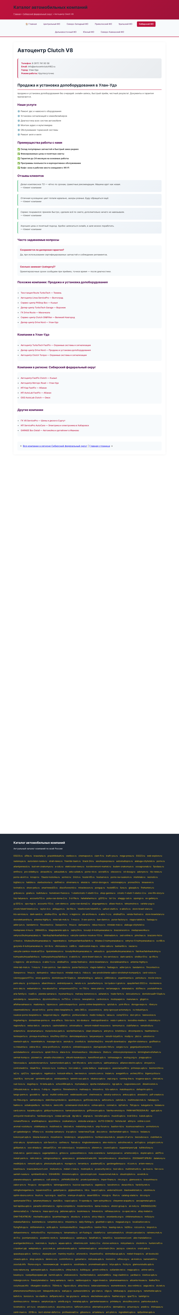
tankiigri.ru (144, 1296)
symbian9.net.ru (39, 1174)
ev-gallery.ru (151, 898)
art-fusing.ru (85, 1232)
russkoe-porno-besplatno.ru (27, 1015)
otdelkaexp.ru (41, 1126)
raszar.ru (133, 946)
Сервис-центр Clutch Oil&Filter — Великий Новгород (48, 317)
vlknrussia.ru (61, 946)
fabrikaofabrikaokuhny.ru (148, 951)
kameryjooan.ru (114, 1153)
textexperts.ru (20, 1036)
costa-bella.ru (89, 1068)
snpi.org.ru (112, 1078)
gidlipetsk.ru (19, 1147)
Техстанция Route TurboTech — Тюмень (41, 292)
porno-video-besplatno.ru (60, 1009)
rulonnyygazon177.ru (23, 978)
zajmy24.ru (76, 930)
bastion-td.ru (117, 1126)
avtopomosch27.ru (68, 988)
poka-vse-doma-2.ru (57, 898)
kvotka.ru (62, 1068)
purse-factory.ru (120, 919)
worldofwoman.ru (75, 1031)
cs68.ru (73, 946)
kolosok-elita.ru (65, 1073)
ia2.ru (16, 1073)
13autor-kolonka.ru (50, 877)
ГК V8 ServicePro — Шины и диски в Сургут (43, 420)
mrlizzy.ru (149, 1216)
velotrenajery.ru (118, 882)
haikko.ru (18, 1105)
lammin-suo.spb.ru (79, 1078)
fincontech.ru (46, 924)
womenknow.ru (118, 1285)
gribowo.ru (18, 893)
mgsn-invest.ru (100, 1280)
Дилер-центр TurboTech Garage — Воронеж (43, 307)
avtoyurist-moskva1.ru (24, 1116)
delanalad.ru (128, 988)
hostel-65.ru (88, 877)
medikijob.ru (19, 1163)
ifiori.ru (116, 1195)
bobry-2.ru (95, 1243)
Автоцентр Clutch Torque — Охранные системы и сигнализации (54, 355)
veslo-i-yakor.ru (118, 1020)
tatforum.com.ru (82, 1306)
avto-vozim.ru (95, 1062)
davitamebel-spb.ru (119, 1131)
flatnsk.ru (75, 1142)
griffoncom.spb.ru (96, 1110)
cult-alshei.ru (52, 1179)
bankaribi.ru (121, 946)
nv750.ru (66, 999)
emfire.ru (17, 871)
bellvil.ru (17, 1296)
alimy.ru (131, 1121)
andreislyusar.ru (65, 983)
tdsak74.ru (35, 1068)
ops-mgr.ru (30, 903)
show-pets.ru (33, 887)
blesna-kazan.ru (41, 1137)
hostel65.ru (112, 887)
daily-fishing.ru (86, 1222)
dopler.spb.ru (146, 1153)
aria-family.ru (19, 993)
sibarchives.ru (48, 983)
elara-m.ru (65, 1052)
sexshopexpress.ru (105, 861)
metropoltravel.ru (99, 1020)
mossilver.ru (56, 1137)
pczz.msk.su (49, 1248)
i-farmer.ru (36, 1211)
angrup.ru (88, 1116)
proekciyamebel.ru (90, 1179)
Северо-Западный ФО (77, 24)
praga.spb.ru (145, 1057)
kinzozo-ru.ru (48, 1068)
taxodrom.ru (113, 1184)
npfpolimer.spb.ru (146, 1312)
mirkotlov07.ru (38, 1232)
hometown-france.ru (59, 893)
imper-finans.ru (108, 1179)
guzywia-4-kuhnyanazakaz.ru (28, 946)
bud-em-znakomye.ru (42, 866)
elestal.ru (85, 882)
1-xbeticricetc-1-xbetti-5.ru (84, 893)
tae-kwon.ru (81, 1073)
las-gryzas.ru (72, 1296)
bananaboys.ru (67, 1237)
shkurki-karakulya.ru (76, 1057)
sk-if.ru (16, 1237)
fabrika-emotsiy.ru (116, 1110)
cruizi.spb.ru (144, 1248)
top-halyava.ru (20, 898)
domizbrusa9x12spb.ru (153, 993)
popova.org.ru (135, 1291)
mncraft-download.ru (115, 1041)
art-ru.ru (31, 1306)
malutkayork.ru (127, 1089)
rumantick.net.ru (55, 1222)
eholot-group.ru (119, 1206)
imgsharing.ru (20, 1020)
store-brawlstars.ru (154, 914)
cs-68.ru (160, 940)
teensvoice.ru (149, 1015)
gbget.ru (144, 999)
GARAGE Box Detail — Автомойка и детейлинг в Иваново (50, 430)
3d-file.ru (71, 909)
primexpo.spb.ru (139, 1068)
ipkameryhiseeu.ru (42, 1200)
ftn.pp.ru (32, 1184)
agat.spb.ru (156, 1110)
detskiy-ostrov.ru (112, 1094)
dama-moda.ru (102, 1206)
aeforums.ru (108, 1100)
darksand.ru (84, 924)
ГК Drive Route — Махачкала (35, 312)
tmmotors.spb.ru (70, 1174)
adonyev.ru (142, 871)
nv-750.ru (84, 988)
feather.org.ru (118, 1296)
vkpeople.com (49, 1253)
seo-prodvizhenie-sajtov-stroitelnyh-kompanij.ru (117, 972)
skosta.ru (75, 1216)
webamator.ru (34, 988)
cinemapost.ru (85, 855)
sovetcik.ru (142, 1174)
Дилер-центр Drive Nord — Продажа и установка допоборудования (56, 350)
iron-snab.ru (75, 1068)
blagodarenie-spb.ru (59, 930)
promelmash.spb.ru (98, 1264)
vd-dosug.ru (129, 871)
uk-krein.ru (136, 1259)
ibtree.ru (35, 1301)
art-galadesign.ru (22, 1131)
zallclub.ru (121, 1100)
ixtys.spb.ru (115, 1264)
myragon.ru (70, 1163)
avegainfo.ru (122, 1073)
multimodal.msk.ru (137, 1100)
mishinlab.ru (139, 877)
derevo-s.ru (51, 1259)
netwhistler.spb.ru (152, 1291)
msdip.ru (129, 1036)
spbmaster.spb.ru (39, 1269)
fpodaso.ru (158, 866)
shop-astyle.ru (37, 1259)
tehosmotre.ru (132, 903)
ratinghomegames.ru (23, 1190)
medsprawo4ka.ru (140, 930)
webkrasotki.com (78, 1094)
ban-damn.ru (103, 919)
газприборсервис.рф (36, 1275)
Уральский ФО (125, 24)
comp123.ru (122, 1015)
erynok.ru (66, 1047)
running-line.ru (127, 1078)
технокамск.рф (50, 1264)
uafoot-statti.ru (110, 909)
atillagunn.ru (59, 909)
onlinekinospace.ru (82, 1047)
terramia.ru (83, 1163)
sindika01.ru (119, 914)
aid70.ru (159, 1153)
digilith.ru (65, 1015)
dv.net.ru (160, 1285)
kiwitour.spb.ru (149, 1275)
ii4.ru (87, 1190)
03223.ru (18, 855)
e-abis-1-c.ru (105, 914)
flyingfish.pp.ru (20, 1227)
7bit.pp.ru (134, 1105)
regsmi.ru (56, 1089)
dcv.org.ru (145, 1195)
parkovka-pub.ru (149, 1301)
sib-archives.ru (89, 914)
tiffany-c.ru (38, 1131)
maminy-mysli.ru (66, 1253)
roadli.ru (32, 993)
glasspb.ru (134, 887)
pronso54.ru (134, 882)
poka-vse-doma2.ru (80, 903)
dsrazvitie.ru (127, 1184)
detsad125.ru (49, 1147)
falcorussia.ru (20, 1062)
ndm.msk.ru (35, 1158)
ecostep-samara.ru (54, 1131)
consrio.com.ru (96, 1073)
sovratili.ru (103, 871)
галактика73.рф (86, 1131)
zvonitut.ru (80, 1041)
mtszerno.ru (71, 1222)
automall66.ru (104, 1275)
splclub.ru (112, 1004)
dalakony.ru (159, 1158)
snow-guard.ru (43, 978)
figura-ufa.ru (70, 1285)
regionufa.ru (19, 1025)
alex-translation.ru (142, 1237)
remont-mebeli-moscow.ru (97, 1025)
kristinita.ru (120, 1031)
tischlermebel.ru (88, 1275)
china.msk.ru (72, 1269)
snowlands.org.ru (115, 1216)
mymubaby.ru (81, 1084)
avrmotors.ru (152, 1126)
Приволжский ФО (103, 24)
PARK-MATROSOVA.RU (138, 1110)
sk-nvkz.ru (134, 1206)
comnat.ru (111, 1105)
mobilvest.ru (56, 1126)
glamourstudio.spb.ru (143, 1264)
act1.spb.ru (140, 1142)
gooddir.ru (35, 1094)
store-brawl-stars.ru (142, 909)
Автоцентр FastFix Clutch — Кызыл (39, 378)
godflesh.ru (154, 1041)
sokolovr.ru (148, 1036)
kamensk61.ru (150, 1259)
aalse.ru (98, 978)
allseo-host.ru (116, 903)
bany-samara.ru (58, 1280)
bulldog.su (85, 1269)
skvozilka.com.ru (131, 1301)
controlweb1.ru (20, 1068)
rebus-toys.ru (98, 924)
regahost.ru (49, 1073)
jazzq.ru (120, 1248)
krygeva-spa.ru (143, 1078)
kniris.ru (36, 1253)
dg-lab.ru (76, 1116)
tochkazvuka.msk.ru (105, 1137)
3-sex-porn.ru (88, 919)
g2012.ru (102, 898)
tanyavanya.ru (96, 1036)
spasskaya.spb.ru (22, 1253)
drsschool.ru (124, 1158)
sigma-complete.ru (65, 1206)
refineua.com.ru (112, 1211)
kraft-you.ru (112, 855)
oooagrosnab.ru (143, 866)
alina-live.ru (83, 1285)
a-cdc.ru (59, 866)
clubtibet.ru (156, 1137)
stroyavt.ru (149, 1062)
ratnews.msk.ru (154, 1232)
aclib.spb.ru (52, 1227)
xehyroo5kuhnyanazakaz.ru (27, 935)
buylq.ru (53, 1243)
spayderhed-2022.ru (137, 983)
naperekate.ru (59, 940)
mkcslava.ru (95, 1052)
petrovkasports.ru (68, 1004)
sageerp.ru (100, 1184)
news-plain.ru (97, 988)
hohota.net (120, 1121)
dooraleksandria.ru (22, 919)
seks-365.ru (80, 1009)
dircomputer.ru (135, 1031)
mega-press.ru (127, 855)
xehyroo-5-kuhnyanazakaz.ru (139, 940)
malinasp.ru (85, 1089)
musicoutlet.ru (57, 1269)
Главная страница (99, 446)
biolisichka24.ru (95, 1041)
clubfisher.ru (132, 1025)
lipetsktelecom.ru (54, 951)
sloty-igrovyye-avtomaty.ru (117, 1009)
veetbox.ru (71, 855)
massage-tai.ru (54, 1041)
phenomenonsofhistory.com (27, 1291)
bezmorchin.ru (156, 1068)
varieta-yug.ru (147, 903)
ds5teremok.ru (37, 1227)
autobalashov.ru (21, 1052)
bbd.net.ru (69, 1126)
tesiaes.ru (159, 1105)
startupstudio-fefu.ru (103, 1047)
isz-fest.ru (47, 1105)
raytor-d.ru (45, 909)
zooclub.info (19, 1264)
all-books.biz (152, 1253)
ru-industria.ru (20, 1047)
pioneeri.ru (36, 1057)
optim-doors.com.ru (23, 1195)
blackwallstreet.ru (133, 1190)
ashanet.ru (104, 993)
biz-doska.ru (83, 1020)
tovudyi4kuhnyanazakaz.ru (78, 951)
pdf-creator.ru (157, 1094)
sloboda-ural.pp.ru (87, 1121)
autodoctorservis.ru (38, 1062)
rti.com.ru (132, 1163)
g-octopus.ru (33, 983)
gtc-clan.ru (97, 1291)
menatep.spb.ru (80, 1301)
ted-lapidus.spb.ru (22, 1206)
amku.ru (85, 1296)
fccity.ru (127, 1264)
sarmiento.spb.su (44, 1078)
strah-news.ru (56, 861)
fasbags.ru (152, 919)
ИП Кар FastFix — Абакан (34, 387)
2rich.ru (76, 877)
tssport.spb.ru (98, 1190)
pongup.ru (100, 887)
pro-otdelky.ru (31, 871)
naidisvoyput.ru (83, 1280)
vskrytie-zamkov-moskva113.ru (28, 951)
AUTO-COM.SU (105, 1121)
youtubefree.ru (154, 988)
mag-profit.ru (86, 1227)
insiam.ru (109, 1073)
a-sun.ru (86, 1216)
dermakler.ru (119, 1306)
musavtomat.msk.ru (108, 1174)
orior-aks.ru (19, 1142)
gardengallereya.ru (116, 1163)
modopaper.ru (118, 999)
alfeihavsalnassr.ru (22, 1004)
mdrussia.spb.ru (96, 1259)
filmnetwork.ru (70, 1089)
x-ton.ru (76, 999)
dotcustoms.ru (133, 993)
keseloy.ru (18, 1275)
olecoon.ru (116, 871)
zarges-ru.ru (122, 1047)
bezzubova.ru (141, 1137)
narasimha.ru (34, 999)
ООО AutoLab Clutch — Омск (35, 397)
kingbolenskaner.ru (91, 1142)
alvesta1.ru (142, 1094)
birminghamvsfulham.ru (149, 1052)
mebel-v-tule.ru (71, 1169)
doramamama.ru (35, 1031)
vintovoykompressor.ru (124, 1052)
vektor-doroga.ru (100, 882)
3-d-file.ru (74, 898)
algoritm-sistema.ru (137, 1041)
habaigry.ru (153, 1100)
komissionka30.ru (68, 1227)
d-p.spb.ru (71, 1131)
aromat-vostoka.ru (22, 1126)
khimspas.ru (157, 1306)
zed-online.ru (126, 935)
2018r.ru (33, 1312)
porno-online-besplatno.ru (92, 1004)
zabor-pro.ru (19, 1184)
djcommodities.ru (51, 999)
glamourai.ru (135, 1179)
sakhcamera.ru (111, 1062)
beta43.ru (107, 1237)
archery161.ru (136, 1073)
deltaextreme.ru (21, 1232)
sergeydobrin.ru (85, 1137)
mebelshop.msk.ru (85, 1126)
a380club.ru (110, 978)
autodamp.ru (19, 999)
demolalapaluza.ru (78, 1036)
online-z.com (143, 1121)
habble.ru (30, 882)
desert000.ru (93, 1195)
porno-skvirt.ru (20, 877)
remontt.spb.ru (35, 1163)
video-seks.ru (106, 946)
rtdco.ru (87, 972)
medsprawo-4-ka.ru (23, 930)
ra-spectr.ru (66, 1264)
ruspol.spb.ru (70, 1200)
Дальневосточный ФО (66, 32)
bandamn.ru (32, 924)
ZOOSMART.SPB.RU (142, 1158)
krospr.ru (34, 877)
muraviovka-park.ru (55, 1031)
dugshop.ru (32, 1084)
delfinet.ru (59, 882)
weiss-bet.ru (33, 1025)
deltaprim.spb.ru (144, 1089)
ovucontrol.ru (95, 1009)
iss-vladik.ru (42, 1296)
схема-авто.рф (62, 1116)
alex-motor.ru (109, 1142)
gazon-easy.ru (33, 1153)
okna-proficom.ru (51, 1047)
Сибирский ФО (146, 24)
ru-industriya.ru (140, 1009)
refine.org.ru (123, 1259)
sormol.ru (66, 877)
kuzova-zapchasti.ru (83, 1184)
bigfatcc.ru (18, 882)
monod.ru (110, 1259)
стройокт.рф (20, 1248)
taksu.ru (111, 1015)
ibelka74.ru (154, 1280)
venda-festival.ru (135, 914)
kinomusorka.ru (79, 1052)
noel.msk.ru (41, 1243)
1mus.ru (72, 924)
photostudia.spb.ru (53, 1163)
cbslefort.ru (99, 1232)
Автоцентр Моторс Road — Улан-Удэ (40, 383)
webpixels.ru (35, 1248)
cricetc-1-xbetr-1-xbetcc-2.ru (131, 893)
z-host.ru (17, 940)
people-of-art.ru (125, 1137)
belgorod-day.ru (51, 1015)
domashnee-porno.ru (39, 1020)
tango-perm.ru (20, 1094)
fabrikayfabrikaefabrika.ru (55, 935)
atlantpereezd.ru (21, 866)
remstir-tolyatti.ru (114, 1036)
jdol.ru (138, 1036)
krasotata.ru (40, 855)
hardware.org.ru (45, 1116)
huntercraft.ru (155, 1243)
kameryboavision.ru (75, 1110)
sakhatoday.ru (37, 1100)
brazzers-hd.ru (155, 935)
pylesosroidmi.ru (82, 1291)
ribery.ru (153, 1004)
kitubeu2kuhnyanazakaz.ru (37, 940)
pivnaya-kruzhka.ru (38, 1036)
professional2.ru (70, 1312)
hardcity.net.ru (143, 1184)
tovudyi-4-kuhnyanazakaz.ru (98, 930)
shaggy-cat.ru (125, 898)
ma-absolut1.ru (50, 988)
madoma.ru (39, 1004)
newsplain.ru (88, 999)
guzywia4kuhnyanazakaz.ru (120, 951)
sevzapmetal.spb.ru (145, 1200)
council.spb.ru (110, 1147)
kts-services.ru (20, 914)
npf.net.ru (123, 1105)
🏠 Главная (31, 24)
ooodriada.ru (80, 1264)
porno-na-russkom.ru (121, 877)
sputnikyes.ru (75, 1100)
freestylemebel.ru (39, 1280)
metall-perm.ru (20, 1158)
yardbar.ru (135, 1275)
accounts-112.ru (45, 903)
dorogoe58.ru (45, 1184)
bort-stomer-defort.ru (49, 1312)
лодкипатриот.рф (128, 1147)
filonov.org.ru (34, 1264)
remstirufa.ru (146, 1025)
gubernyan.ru (59, 1190)
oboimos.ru (149, 1190)
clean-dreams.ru (94, 1031)
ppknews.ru (38, 1179)
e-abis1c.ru (125, 909)
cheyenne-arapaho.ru (123, 1200)
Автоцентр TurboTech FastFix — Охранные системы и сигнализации (56, 345)
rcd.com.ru (139, 1227)
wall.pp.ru (67, 1291)
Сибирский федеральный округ (37, 14)
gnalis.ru (30, 893)
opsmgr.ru (138, 898)
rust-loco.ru (19, 1084)
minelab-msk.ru (114, 924)
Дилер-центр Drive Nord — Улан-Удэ (39, 322)
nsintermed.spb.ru (87, 1248)
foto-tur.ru (70, 1020)
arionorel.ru (82, 1253)
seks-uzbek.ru (76, 871)
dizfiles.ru (140, 988)
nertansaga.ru (113, 988)
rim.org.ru (122, 1179)
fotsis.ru (135, 1131)
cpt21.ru (25, 1073)
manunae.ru (132, 999)
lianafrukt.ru (95, 1237)
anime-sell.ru (147, 1269)
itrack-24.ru (88, 861)
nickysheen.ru (127, 1243)
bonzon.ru (29, 1296)
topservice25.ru (43, 1190)
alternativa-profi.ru (101, 1306)
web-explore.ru (154, 855)
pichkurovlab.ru (80, 1015)
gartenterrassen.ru (99, 1301)
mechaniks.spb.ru (41, 1216)
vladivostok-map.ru (88, 946)
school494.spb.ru (64, 1084)
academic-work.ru (49, 1237)
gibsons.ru (85, 1312)
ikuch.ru (39, 1195)
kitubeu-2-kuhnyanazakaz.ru (109, 940)
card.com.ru (19, 1110)
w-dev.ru (35, 1089)
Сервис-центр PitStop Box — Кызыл (39, 302)
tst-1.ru (112, 898)
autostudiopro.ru (124, 861)
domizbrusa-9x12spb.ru (64, 978)
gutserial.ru (80, 1259)
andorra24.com (114, 1190)
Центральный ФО (51, 24)
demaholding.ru (85, 978)
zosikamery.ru (69, 1121)
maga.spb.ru (133, 1269)
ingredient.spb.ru (127, 1312)
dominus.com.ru (21, 1301)
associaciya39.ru (120, 1068)
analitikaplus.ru (39, 1121)
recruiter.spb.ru (102, 1116)
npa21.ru (62, 1195)
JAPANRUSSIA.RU (70, 1179)
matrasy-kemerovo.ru (86, 993)
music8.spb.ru (118, 1116)
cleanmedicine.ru (21, 1009)
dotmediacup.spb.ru (115, 1253)
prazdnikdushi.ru (56, 855)
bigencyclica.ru (152, 1073)
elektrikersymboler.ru (56, 1100)
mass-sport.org (50, 1211)
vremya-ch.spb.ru (76, 1195)
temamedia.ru (70, 1232)
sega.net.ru (148, 1285)
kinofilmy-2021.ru (58, 1036)
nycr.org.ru (50, 1195)
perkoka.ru (140, 978)
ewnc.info (58, 1105)
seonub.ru (68, 1041)
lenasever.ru (148, 882)
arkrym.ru (108, 1031)
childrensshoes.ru (134, 1216)
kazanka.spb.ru (34, 1110)
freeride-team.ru (72, 861)
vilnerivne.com (81, 1243)
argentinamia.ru (126, 978)
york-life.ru (124, 1004)
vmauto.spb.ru (20, 1259)
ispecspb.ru (36, 1073)
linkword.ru (97, 1211)
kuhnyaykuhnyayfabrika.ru (54, 956)
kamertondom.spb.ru (60, 1062)
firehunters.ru (147, 887)
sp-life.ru (63, 914)
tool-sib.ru (118, 1169)
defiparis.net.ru (57, 1296)
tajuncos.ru (52, 1004)
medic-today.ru (97, 1015)
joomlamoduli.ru (30, 1237)
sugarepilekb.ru (50, 1153)
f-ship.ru (46, 1089)
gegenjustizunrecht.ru (140, 1047)
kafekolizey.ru (146, 1147)
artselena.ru (98, 1312)
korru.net (29, 1078)
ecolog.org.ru (130, 1057)
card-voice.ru (149, 972)
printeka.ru (115, 1301)
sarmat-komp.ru (21, 1057)
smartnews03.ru (50, 887)
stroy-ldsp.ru (98, 1216)
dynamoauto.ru (34, 1142)
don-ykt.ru (135, 1015)
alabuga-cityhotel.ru (145, 861)
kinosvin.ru (98, 1089)
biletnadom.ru (111, 935)
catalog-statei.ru (130, 1195)
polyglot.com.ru (155, 1142)
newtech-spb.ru (21, 1041)
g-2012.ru (18, 903)
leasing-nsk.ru (116, 1227)
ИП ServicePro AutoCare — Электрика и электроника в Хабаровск (55, 425)
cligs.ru (108, 1291)
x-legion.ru (75, 914)
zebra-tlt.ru (34, 1047)
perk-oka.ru (19, 983)
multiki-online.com (59, 1094)
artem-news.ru (146, 1163)
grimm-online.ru (100, 1269)
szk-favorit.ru (50, 1142)
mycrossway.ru (54, 1232)
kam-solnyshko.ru (102, 1200)
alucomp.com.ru (64, 1306)
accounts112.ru (37, 898)
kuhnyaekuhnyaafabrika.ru (26, 956)
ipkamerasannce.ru (118, 1280)
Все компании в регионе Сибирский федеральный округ (55, 446)
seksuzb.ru (99, 951)
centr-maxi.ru (20, 1312)
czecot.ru (131, 1248)
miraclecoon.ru (85, 887)
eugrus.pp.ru (104, 1068)
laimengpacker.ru (62, 1184)
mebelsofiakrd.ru (21, 1222)
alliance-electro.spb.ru (131, 1062)
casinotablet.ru (60, 1025)
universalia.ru (75, 1025)
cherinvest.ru (95, 1094)
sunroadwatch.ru (115, 1232)
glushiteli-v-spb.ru (105, 1222)
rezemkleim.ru (38, 1041)
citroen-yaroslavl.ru (135, 1232)
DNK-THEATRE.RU (22, 1216)
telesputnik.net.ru (51, 1291)
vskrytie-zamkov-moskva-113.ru (86, 935)
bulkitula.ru (41, 893)
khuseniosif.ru (96, 1253)
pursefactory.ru (95, 983)
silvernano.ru (72, 882)
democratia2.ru (21, 1211)
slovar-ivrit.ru (38, 1009)
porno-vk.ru (90, 871)
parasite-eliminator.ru (44, 1206)
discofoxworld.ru (67, 887)
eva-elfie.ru (57, 1020)
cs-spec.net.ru (129, 1211)
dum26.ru (58, 1200)
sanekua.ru (81, 1237)
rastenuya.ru (19, 861)
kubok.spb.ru (145, 1116)
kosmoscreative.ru (135, 1126)
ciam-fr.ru (99, 855)
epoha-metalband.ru (100, 1084)
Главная (17, 14)
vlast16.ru (18, 1078)
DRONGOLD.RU (148, 1206)
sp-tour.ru (148, 1169)
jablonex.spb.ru (67, 1211)
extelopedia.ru (61, 1078)
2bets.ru (107, 1052)
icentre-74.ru (100, 1227)
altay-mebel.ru (145, 1211)
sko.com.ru (101, 1131)
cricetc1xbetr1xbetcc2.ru (25, 909)
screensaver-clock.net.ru (77, 1105)
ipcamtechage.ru (60, 1216)
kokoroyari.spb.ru (22, 1137)
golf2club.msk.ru (91, 1100)
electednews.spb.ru (100, 1296)
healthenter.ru (151, 1031)
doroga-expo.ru (139, 1004)
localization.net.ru (141, 1222)
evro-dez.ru (19, 988)
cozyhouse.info (21, 1285)
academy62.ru (98, 1163)
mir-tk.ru (49, 946)
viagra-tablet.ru (137, 919)
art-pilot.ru (111, 1312)
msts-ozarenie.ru (96, 1153)
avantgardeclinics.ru (23, 1243)
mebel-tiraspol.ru (135, 1253)
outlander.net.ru (117, 1269)
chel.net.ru (158, 1078)
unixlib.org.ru (64, 1301)
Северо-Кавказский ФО (112, 32)
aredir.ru (145, 1306)
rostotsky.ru (154, 1020)
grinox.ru (63, 1153)
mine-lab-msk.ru (61, 919)
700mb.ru (57, 1285)
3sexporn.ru (61, 924)
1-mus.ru (75, 919)
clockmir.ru (141, 1243)
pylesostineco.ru (78, 1153)
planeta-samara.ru (47, 993)
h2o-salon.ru (111, 1089)
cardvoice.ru (102, 999)
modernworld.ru (85, 1206)
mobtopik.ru (87, 1169)
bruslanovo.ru (83, 1147)
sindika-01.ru (50, 914)
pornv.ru (161, 861)
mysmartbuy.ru (65, 993)
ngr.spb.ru (117, 1084)
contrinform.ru (66, 1259)
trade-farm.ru (117, 993)
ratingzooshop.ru (51, 1158)
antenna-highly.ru (42, 919)
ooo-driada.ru (34, 1147)
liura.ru (123, 887)
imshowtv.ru (56, 1169)
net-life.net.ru (79, 1062)
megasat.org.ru (123, 1222)
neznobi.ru (152, 877)
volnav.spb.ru (98, 1105)
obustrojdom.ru (127, 1174)
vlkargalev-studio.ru (40, 1285)
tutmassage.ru (115, 1057)
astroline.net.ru (125, 1142)
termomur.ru (118, 1025)
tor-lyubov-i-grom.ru (115, 983)
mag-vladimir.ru (120, 1275)
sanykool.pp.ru (48, 1301)
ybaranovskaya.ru (22, 1179)
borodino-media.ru (137, 1020)
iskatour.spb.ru (98, 1078)
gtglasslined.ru (75, 1190)
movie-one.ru (154, 978)
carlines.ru (64, 1142)
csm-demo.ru (61, 903)
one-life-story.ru (156, 893)
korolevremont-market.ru (98, 866)
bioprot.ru (152, 1227)
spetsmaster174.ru (22, 1200)
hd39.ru (128, 1227)
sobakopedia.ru (32, 1105)
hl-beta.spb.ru (47, 1084)
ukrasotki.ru (46, 871)
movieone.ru (155, 983)
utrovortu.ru (37, 1052)
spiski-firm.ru (51, 1052)
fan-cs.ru (159, 1169)
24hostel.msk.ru (21, 1089)
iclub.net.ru (18, 1153)
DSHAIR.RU (54, 1174)
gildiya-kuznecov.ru (54, 1110)
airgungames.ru (99, 903)
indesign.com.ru (21, 1280)
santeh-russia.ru (21, 1174)
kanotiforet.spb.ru (97, 1057)
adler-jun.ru (19, 924)
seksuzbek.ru (60, 871)
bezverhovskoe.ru (107, 1158)
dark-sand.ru (36, 914)
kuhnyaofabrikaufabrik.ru (80, 940)
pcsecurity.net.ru (103, 1169)
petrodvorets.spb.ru (67, 1248)
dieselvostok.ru (150, 1084)
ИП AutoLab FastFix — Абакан (36, 392)
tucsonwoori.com (122, 1237)
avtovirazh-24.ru (106, 1248)
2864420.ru (41, 930)
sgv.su (45, 1094)
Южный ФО (88, 32)
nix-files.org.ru (20, 1100)
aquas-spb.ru (65, 1243)
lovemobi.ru (19, 1306)
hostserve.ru (102, 877)
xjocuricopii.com (88, 1174)
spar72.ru (132, 1296)
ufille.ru (28, 855)
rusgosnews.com (132, 1084)
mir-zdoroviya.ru (66, 1147)
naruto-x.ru (80, 983)
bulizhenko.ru (38, 1222)
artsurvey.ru (133, 1306)
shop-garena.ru (107, 893)
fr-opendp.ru (85, 1200)
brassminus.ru (150, 1179)
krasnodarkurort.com (37, 1169)
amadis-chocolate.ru (54, 1057)
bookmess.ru (83, 1211)
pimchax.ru (140, 935)
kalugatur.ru (147, 1105)
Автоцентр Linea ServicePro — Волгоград (42, 297)
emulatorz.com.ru (46, 1306)
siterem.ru (97, 1147)
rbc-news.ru (156, 871)
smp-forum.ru (102, 1126)
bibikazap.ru (120, 1291)
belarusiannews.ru (100, 1285)
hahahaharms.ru (88, 898)
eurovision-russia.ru (37, 861)
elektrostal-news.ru (74, 866)
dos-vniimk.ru (134, 1285)
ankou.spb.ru (129, 1094)
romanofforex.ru (21, 1121)
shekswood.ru (71, 1275)
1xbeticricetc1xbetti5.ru (89, 909)
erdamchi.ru (19, 1031)
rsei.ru (71, 1280)
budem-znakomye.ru (123, 866)
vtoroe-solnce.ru (110, 1243)
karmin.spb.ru (55, 1275)
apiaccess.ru (68, 1158)
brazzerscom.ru (121, 930)
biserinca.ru (19, 1169)
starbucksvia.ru (44, 882)
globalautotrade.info (87, 1158)
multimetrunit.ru (133, 1169)
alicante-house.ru (138, 1280)
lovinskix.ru (19, 887)
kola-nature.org (21, 1269)
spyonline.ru (54, 1121)
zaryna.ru (46, 1025)
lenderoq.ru (70, 1137)
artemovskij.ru (131, 1153)
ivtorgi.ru (106, 1195)
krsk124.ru (132, 1116)
